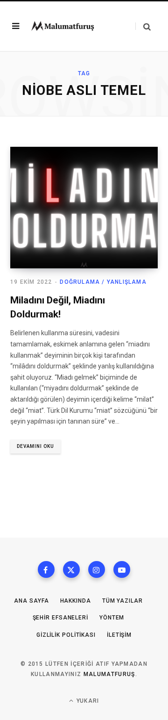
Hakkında (75, 601)
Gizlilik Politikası (66, 635)
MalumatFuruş (109, 674)
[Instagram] (96, 569)
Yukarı (87, 701)
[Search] (143, 26)
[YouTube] (121, 569)
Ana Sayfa (31, 601)
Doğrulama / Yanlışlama (103, 282)
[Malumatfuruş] (62, 26)
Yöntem (111, 617)
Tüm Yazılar (122, 601)
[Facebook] (46, 569)
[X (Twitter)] (71, 569)
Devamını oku (35, 446)
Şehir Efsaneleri (60, 617)
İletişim (119, 635)
